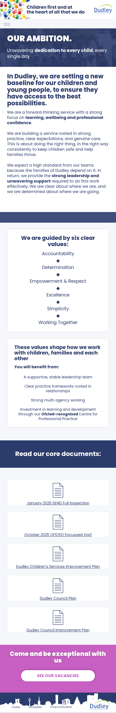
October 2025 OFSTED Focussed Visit (58, 534)
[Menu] (7, 24)
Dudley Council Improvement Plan (58, 630)
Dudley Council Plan (58, 598)
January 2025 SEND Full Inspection (58, 503)
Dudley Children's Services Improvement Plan (58, 566)
